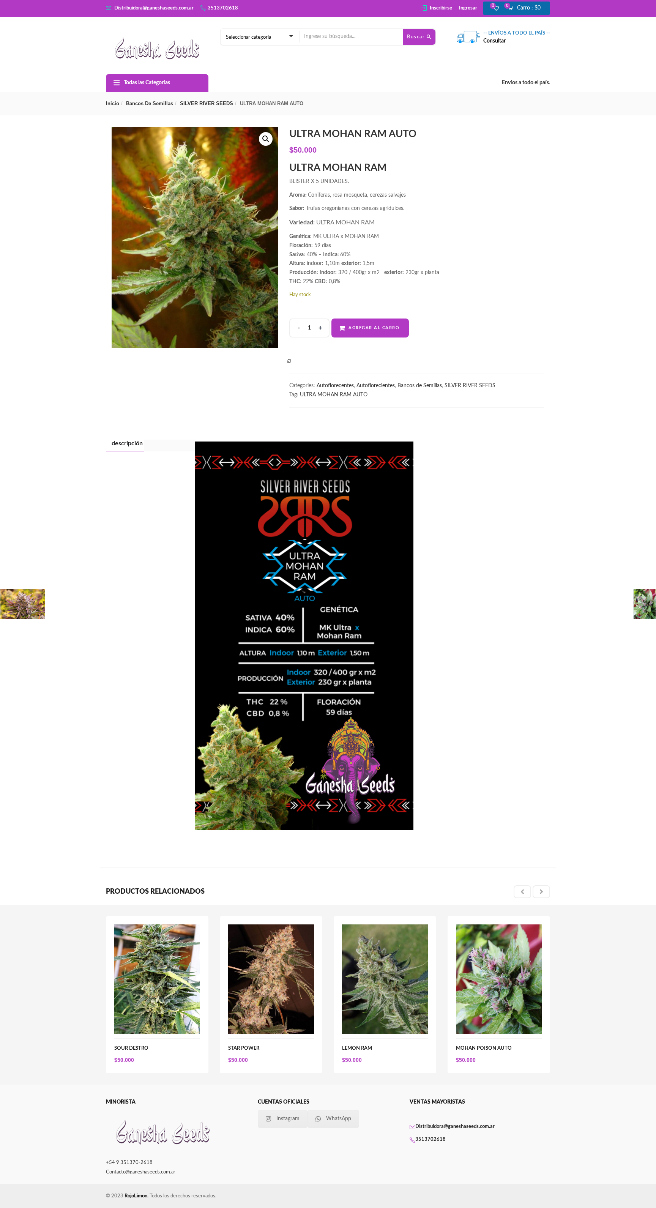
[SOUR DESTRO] (157, 928)
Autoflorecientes (375, 385)
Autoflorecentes (335, 385)
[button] (526, 8)
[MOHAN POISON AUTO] (499, 928)
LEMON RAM (357, 1048)
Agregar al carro (373, 328)
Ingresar (468, 8)
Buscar (417, 37)
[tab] (125, 445)
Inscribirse (441, 8)
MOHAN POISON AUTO (484, 1048)
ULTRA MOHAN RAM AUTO (333, 394)
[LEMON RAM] (385, 928)
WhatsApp (338, 1118)
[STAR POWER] (271, 928)
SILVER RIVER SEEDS (206, 103)
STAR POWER (243, 1048)
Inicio (112, 103)
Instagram (288, 1118)
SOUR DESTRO (131, 1048)
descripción (127, 443)
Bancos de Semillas (149, 103)
